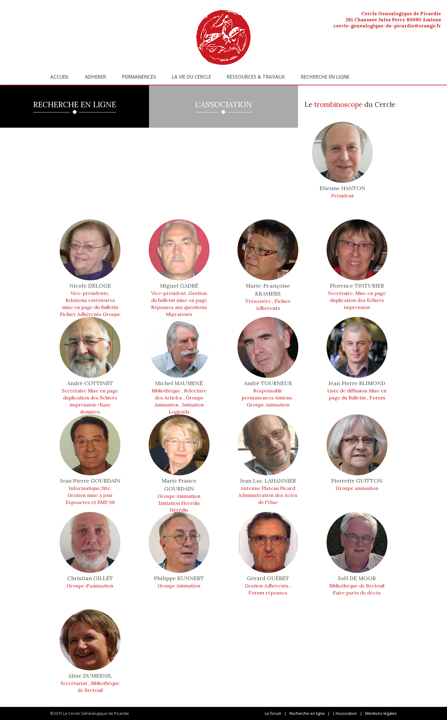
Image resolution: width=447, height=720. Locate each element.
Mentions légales (381, 713)
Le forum (273, 713)
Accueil (59, 77)
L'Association (345, 713)
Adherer (95, 77)
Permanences (139, 77)
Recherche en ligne (325, 77)
